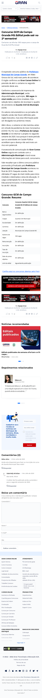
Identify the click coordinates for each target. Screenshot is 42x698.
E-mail (4, 533)
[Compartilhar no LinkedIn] (31, 58)
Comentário (6, 501)
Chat (25, 565)
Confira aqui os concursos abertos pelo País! (21, 271)
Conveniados (6, 577)
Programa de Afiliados (9, 580)
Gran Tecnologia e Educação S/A (30, 677)
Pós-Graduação (7, 607)
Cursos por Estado (8, 616)
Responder (7, 468)
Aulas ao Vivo (27, 601)
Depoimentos (27, 595)
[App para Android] (16, 671)
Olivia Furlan (5, 357)
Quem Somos (6, 562)
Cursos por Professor (8, 620)
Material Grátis (27, 598)
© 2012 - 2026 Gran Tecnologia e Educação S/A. (21, 657)
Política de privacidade (21, 659)
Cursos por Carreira (8, 613)
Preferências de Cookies (9, 586)
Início (3, 27)
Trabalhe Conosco (7, 583)
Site (3, 540)
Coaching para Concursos (10, 598)
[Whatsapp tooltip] (27, 671)
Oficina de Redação (8, 623)
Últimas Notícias (12, 27)
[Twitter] (34, 671)
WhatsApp (27, 568)
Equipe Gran (22, 50)
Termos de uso (21, 662)
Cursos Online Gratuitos (9, 626)
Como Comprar (7, 568)
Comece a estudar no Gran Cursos (21, 286)
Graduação (5, 604)
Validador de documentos (10, 574)
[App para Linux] (9, 671)
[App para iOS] (13, 671)
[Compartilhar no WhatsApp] (34, 58)
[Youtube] (20, 671)
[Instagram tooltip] (23, 671)
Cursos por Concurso (8, 610)
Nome (4, 525)
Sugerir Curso (27, 607)
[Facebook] (30, 671)
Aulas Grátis (26, 604)
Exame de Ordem (7, 601)
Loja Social (5, 571)
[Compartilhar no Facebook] (26, 58)
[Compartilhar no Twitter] (29, 58)
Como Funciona (7, 565)
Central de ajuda (29, 562)
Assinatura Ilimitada (8, 595)
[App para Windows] (6, 671)
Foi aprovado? (29, 586)
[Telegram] (37, 671)
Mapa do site (21, 665)
